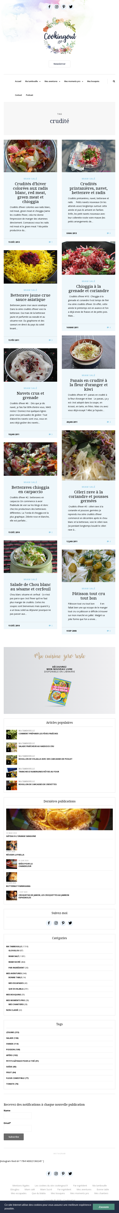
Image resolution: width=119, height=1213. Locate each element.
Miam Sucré (14, 962)
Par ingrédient (16, 967)
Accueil (18, 81)
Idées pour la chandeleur (26, 865)
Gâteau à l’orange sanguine (21, 836)
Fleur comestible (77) (17, 1078)
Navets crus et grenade (30, 395)
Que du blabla (16, 989)
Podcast (29, 95)
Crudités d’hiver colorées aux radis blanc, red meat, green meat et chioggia (30, 192)
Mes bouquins (93, 81)
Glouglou (14, 950)
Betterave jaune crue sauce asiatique (30, 297)
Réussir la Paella (15, 854)
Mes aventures (51, 81)
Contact (18, 95)
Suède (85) (11, 1066)
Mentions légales (20, 1185)
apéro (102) (12, 1055)
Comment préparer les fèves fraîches (38, 733)
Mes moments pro (72, 81)
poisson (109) (13, 1049)
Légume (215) (12, 1032)
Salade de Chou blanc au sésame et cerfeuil (30, 587)
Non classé (12, 1010)
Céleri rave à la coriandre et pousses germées (88, 496)
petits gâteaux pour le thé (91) (22, 1061)
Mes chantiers (16, 1004)
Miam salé (30, 178)
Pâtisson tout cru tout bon (88, 596)
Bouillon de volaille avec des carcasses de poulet (45, 759)
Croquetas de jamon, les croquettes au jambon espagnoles (44, 896)
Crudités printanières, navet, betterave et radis (89, 188)
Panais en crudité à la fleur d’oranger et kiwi (89, 385)
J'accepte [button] (104, 1207)
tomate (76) (12, 1084)
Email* (7, 1123)
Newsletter (60, 63)
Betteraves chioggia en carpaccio (30, 489)
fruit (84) (11, 1072)
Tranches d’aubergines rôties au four (39, 771)
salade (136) (12, 1038)
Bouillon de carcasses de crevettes (38, 784)
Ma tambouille (31, 81)
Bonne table (15, 977)
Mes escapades (16, 983)
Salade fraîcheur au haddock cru (36, 746)
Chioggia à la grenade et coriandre (88, 288)
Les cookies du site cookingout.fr (51, 1185)
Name (7, 1110)
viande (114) (12, 1043)
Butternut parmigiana (18, 886)
